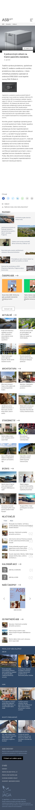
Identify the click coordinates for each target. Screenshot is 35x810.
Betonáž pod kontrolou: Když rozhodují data (24, 437)
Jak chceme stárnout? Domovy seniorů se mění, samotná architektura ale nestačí (20, 540)
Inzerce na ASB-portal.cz (9, 772)
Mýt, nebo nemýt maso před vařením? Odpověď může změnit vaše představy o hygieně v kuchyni (9, 738)
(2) (29, 48)
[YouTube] (22, 198)
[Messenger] (8, 198)
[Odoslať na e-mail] (27, 198)
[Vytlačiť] (32, 198)
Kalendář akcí (9, 564)
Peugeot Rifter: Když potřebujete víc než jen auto (26, 507)
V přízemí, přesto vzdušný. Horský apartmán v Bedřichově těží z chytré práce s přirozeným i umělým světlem (25, 706)
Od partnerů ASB (10, 619)
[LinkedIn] (17, 198)
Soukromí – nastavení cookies (11, 781)
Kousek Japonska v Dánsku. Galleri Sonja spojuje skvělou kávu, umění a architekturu (21, 555)
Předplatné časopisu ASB (9, 775)
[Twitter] (13, 198)
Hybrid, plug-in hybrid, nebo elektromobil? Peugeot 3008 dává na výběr (19, 632)
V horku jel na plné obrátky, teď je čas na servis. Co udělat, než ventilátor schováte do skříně (25, 738)
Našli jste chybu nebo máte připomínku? (16, 207)
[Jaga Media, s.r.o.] (6, 791)
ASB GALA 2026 (13, 577)
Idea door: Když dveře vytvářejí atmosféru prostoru (26, 386)
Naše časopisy (9, 585)
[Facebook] (3, 198)
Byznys (5, 468)
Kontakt (4, 769)
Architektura (9, 368)
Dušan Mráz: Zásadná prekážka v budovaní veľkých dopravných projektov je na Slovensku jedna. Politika (25, 672)
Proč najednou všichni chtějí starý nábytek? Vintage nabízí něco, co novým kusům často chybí (8, 705)
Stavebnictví (8, 420)
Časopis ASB (8, 275)
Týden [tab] (5, 521)
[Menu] (31, 19)
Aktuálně (7, 315)
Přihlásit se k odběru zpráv (12, 758)
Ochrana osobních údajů (9, 778)
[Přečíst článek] (12, 285)
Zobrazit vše (8, 309)
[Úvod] (7, 19)
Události (6, 204)
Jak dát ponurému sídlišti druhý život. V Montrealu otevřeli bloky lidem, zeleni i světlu (7, 409)
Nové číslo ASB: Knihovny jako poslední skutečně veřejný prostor (10, 297)
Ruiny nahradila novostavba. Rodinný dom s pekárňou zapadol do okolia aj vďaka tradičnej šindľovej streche (9, 673)
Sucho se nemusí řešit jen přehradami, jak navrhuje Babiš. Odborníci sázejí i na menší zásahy (26, 334)
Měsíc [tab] (11, 521)
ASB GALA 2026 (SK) (15, 570)
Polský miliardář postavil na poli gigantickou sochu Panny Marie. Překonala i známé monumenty (18, 548)
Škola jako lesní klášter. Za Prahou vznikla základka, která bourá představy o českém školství (21, 525)
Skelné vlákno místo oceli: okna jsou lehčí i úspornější (7, 437)
